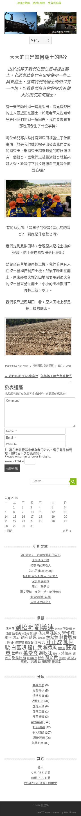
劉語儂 (67, 628)
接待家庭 (38, 695)
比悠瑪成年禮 (40, 560)
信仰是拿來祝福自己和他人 (40, 576)
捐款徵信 (38, 690)
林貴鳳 (65, 637)
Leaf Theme (43, 812)
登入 (40, 767)
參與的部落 (54, 3)
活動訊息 (37, 701)
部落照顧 (49, 365)
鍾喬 (41, 658)
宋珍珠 (68, 633)
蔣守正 (56, 653)
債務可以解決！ (40, 602)
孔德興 (34, 633)
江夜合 (39, 642)
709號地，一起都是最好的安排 (41, 555)
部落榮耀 (38, 716)
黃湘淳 (56, 662)
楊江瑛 (29, 642)
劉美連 (44, 627)
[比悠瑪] (40, 33)
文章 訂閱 (40, 772)
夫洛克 (25, 633)
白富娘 (19, 647)
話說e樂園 (39, 3)
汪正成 (54, 642)
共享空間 (38, 685)
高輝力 (25, 662)
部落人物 (38, 706)
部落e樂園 (23, 3)
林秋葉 (52, 637)
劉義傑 (58, 628)
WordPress (70, 812)
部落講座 (32, 658)
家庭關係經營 (40, 581)
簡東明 (61, 648)
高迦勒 (35, 662)
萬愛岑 (30, 653)
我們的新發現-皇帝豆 (21, 376)
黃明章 (46, 662)
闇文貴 (51, 657)
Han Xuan (23, 365)
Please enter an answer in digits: (27, 456)
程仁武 (34, 647)
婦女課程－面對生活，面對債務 (40, 592)
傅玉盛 (10, 628)
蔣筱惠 (66, 653)
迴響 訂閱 (40, 778)
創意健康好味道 (40, 597)
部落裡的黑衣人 (40, 565)
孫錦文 (55, 633)
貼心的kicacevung (40, 570)
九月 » (67, 530)
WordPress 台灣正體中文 (40, 783)
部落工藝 (38, 711)
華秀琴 (16, 653)
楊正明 (19, 642)
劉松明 (24, 627)
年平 (8, 638)
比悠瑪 (45, 805)
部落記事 (37, 743)
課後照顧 (39, 737)
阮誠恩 (62, 658)
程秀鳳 (50, 647)
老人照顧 (38, 732)
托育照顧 (37, 365)
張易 (16, 638)
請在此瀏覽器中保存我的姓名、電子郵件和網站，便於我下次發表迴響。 (38, 451)
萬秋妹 (45, 653)
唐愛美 (16, 633)
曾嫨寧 (41, 638)
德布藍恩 (29, 637)
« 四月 (8, 530)
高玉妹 (71, 658)
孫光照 (43, 633)
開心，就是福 (40, 586)
